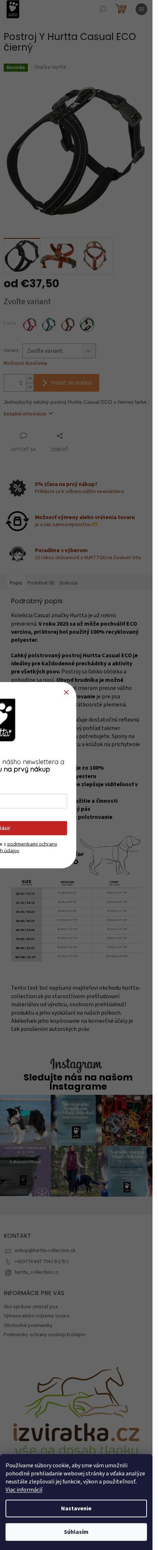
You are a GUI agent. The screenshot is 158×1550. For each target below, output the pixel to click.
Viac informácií (24, 1490)
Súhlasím (76, 1532)
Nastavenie (76, 1508)
